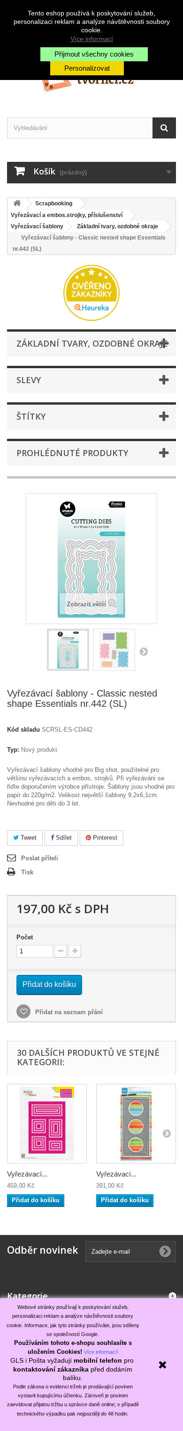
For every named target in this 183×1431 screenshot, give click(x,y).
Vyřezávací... (27, 1174)
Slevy (28, 379)
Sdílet (63, 837)
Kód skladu (23, 729)
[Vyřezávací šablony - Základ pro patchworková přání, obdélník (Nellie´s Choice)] (47, 1123)
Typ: (13, 749)
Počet (24, 937)
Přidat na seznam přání (68, 1012)
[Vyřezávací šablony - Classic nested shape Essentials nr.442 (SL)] (68, 649)
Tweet (28, 837)
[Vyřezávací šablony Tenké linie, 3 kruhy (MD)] (136, 1123)
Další (143, 651)
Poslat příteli (39, 858)
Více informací (91, 39)
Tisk (27, 872)
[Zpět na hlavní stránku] (17, 204)
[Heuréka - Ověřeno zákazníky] (91, 292)
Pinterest (104, 837)
